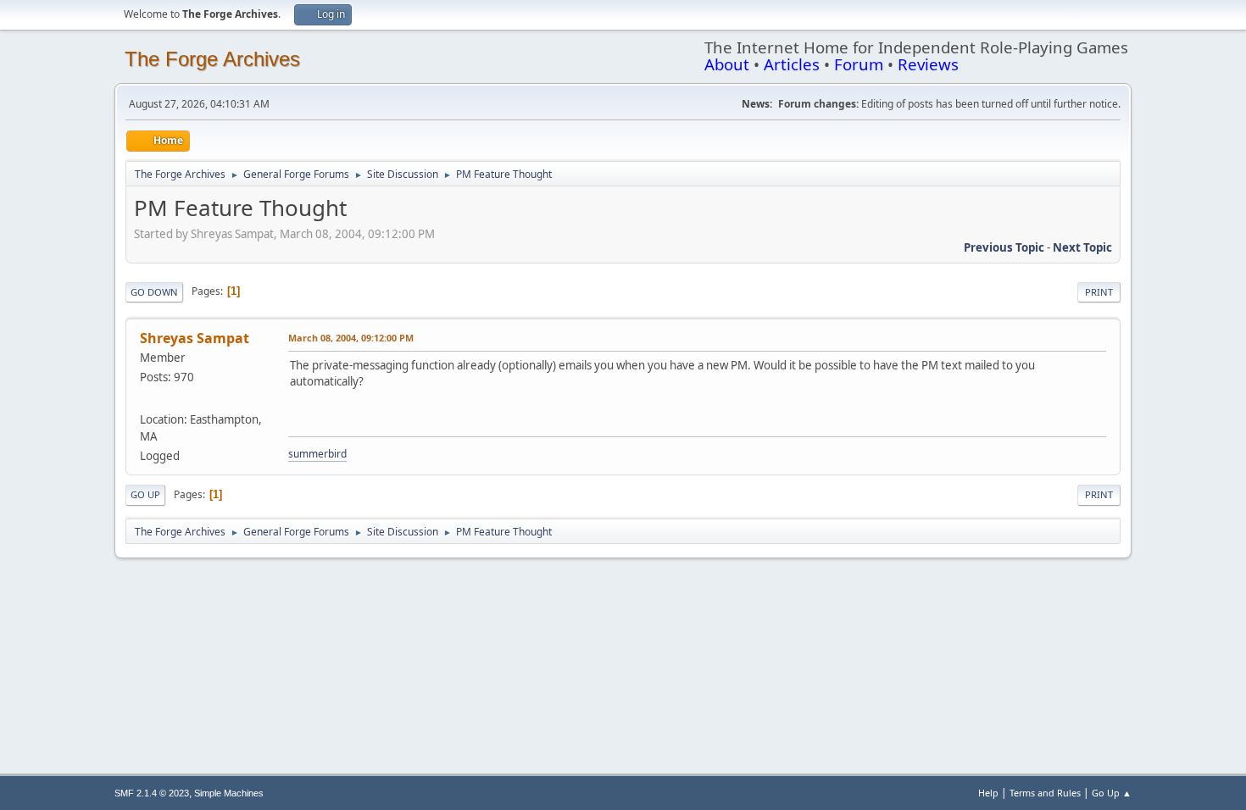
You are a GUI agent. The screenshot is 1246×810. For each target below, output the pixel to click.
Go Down (154, 292)
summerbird (317, 454)
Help (988, 792)
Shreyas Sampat (194, 338)
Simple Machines (229, 793)
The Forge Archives (212, 58)
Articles (792, 64)
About (726, 64)
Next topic (1082, 247)
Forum (858, 64)
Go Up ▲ (1112, 792)
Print (1099, 292)
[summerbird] (146, 399)
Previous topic (1004, 247)
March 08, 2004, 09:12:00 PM (351, 337)
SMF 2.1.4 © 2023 (151, 793)
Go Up (145, 494)
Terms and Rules (1045, 792)
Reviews (928, 64)
